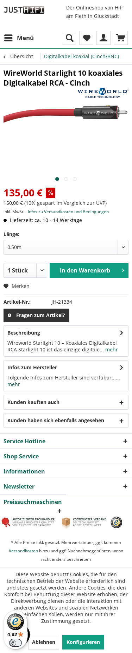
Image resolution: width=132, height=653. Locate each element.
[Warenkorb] (121, 38)
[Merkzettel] (86, 38)
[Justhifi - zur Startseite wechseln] (24, 10)
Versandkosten (23, 551)
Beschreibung (23, 332)
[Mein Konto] (103, 38)
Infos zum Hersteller (32, 367)
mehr (111, 349)
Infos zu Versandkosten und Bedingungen (68, 212)
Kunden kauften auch (33, 402)
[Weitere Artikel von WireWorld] (103, 94)
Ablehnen (43, 642)
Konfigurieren (83, 642)
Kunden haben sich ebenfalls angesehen (55, 420)
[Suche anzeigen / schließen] (69, 38)
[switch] (15, 643)
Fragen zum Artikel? (40, 315)
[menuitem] (18, 38)
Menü (25, 38)
